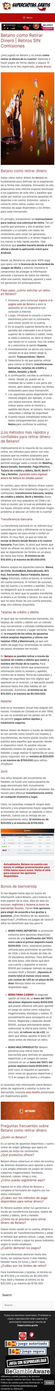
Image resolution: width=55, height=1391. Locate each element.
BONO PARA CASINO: (21, 994)
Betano (39, 177)
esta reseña (33, 1092)
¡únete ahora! (43, 66)
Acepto (49, 1382)
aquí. (25, 987)
